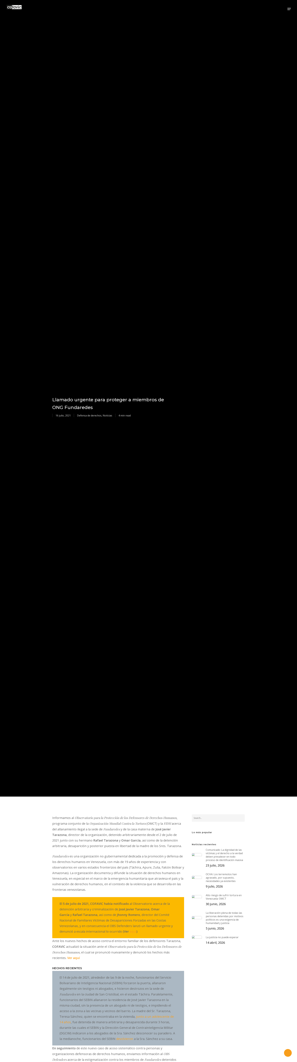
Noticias (107, 415)
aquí (133, 931)
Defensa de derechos (89, 415)
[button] (289, 9)
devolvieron (124, 1039)
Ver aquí (73, 958)
